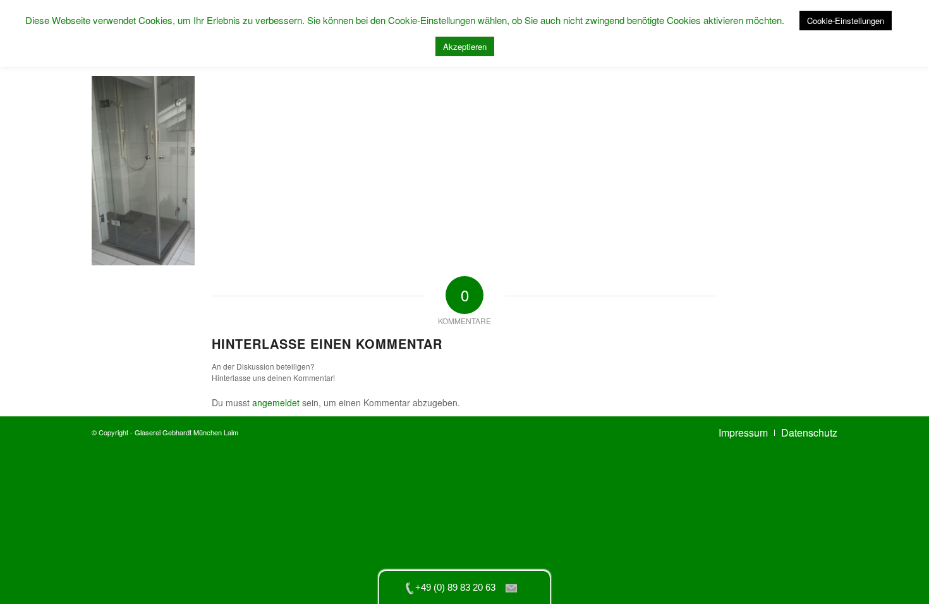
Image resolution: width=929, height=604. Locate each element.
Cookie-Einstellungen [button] (845, 21)
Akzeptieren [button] (465, 46)
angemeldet (276, 402)
